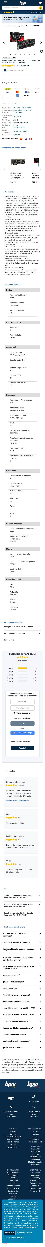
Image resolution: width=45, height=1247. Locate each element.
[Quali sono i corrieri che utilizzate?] (40, 1002)
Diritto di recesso (12, 1188)
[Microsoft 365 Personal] (22, 18)
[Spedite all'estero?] (40, 989)
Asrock (15, 120)
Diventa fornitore (12, 1147)
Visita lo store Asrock (9, 58)
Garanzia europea (13, 1186)
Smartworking (35, 1180)
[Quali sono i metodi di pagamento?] (40, 1041)
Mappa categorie (12, 1173)
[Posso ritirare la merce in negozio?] (40, 995)
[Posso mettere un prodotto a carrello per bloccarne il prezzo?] (40, 967)
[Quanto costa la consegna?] (40, 982)
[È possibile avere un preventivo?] (40, 1022)
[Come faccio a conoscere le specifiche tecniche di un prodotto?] (40, 958)
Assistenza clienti (35, 1142)
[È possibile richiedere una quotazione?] (40, 1028)
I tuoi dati (35, 1134)
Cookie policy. (32, 1227)
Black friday (35, 1178)
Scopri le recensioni (36, 12)
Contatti (13, 1134)
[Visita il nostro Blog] (11, 1084)
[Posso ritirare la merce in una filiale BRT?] (40, 1008)
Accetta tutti (9, 1233)
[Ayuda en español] (21, 139)
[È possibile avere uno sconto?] (40, 1035)
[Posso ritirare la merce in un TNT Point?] (40, 1015)
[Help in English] (25, 139)
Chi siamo (13, 1131)
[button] (4, 43)
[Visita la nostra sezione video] (34, 1084)
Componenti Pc (35, 1191)
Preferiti (35, 1137)
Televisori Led (35, 1188)
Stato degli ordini (35, 1139)
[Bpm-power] (22, 3)
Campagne (35, 1175)
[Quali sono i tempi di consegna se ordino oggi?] (40, 949)
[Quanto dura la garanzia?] (40, 1048)
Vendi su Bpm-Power (13, 1137)
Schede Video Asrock (20, 122)
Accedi (35, 1131)
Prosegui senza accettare (14, 1238)
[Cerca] (40, 8)
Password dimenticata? (22, 718)
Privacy (13, 1196)
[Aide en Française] (30, 139)
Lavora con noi (13, 1139)
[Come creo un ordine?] (40, 975)
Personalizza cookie (24, 1233)
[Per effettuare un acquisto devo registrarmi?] (40, 934)
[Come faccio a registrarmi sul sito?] (40, 943)
